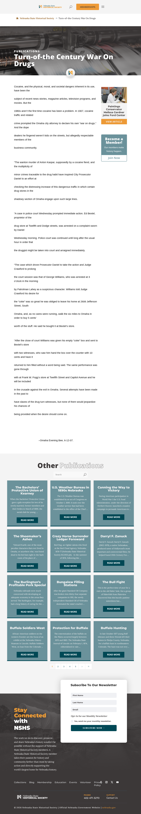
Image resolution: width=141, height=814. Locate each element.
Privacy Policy (98, 784)
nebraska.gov (109, 807)
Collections (20, 782)
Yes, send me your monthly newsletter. (92, 721)
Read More (27, 520)
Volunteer (85, 782)
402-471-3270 (91, 798)
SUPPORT (110, 795)
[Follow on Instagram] (106, 782)
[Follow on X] (112, 782)
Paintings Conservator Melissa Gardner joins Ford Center (114, 111)
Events (73, 782)
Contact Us (112, 797)
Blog (31, 782)
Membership (44, 782)
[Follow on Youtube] (117, 782)
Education (60, 782)
